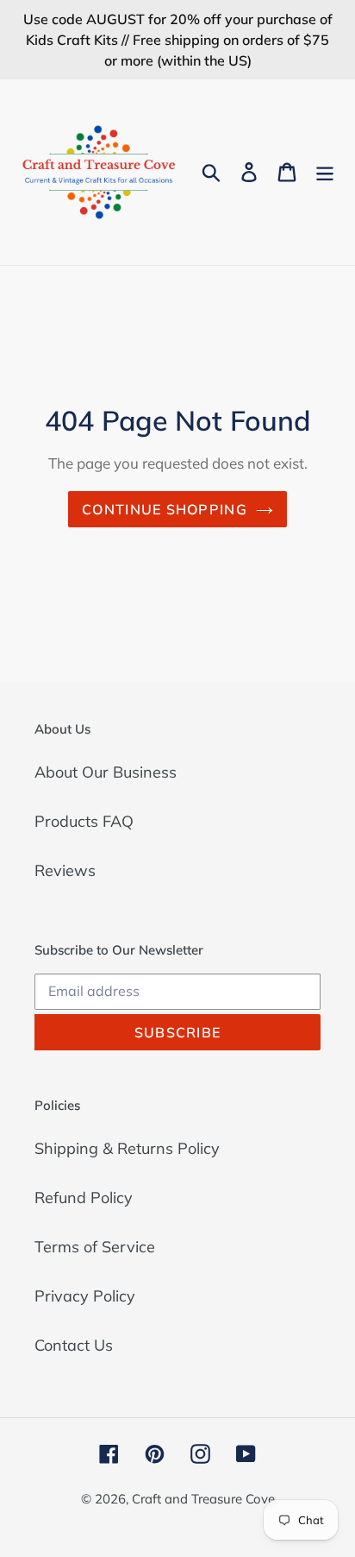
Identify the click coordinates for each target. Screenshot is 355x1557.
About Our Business (105, 772)
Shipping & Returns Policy (127, 1148)
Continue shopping (164, 509)
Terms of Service (94, 1247)
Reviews (65, 870)
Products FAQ (84, 821)
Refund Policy (83, 1197)
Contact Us (73, 1345)
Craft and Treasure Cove (203, 1499)
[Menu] (325, 172)
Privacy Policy (84, 1296)
